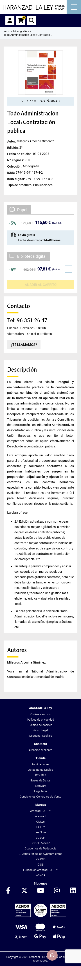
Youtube (40, 891)
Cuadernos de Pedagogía (40, 848)
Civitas (40, 821)
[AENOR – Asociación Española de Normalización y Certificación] (40, 916)
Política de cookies (40, 725)
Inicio (7, 31)
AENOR (40, 875)
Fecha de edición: (20, 153)
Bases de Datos (40, 780)
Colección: (15, 166)
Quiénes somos (40, 714)
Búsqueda (31, 20)
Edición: (13, 147)
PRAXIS (40, 859)
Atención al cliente (40, 750)
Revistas (40, 775)
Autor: (12, 141)
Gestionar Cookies (40, 735)
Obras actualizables (40, 769)
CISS (41, 864)
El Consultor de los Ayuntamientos (40, 853)
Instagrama (56, 891)
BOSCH (40, 837)
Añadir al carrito (40, 285)
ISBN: (11, 172)
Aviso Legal (40, 730)
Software (40, 785)
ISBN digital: (16, 179)
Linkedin (72, 891)
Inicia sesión (9, 20)
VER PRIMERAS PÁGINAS (40, 101)
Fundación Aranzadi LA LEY (40, 870)
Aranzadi (40, 816)
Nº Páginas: (16, 160)
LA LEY (40, 827)
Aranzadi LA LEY (40, 811)
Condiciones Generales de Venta (40, 796)
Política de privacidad (40, 719)
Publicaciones (41, 764)
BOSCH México (40, 843)
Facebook (8, 891)
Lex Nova (40, 832)
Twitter (24, 891)
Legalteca (40, 791)
